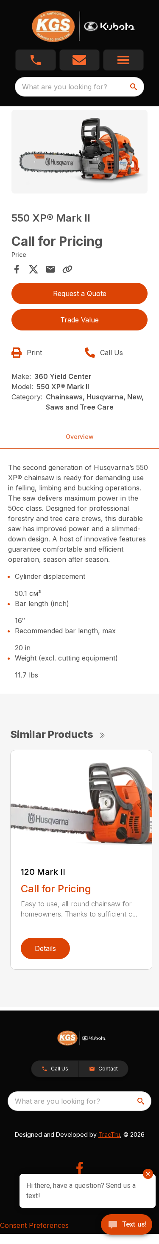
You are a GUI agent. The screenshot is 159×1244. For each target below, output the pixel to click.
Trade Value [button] (79, 320)
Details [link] (45, 948)
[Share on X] (33, 269)
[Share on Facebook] (16, 269)
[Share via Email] (50, 269)
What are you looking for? (64, 87)
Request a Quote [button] (79, 293)
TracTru (109, 1134)
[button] (35, 60)
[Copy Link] (67, 269)
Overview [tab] (80, 436)
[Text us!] (126, 1225)
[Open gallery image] (79, 152)
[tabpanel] (79, 153)
